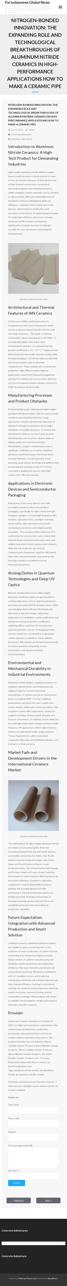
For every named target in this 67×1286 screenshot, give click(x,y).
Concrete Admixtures (15, 1230)
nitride (29, 139)
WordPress (53, 1278)
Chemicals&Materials (21, 134)
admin (31, 129)
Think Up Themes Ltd (27, 1278)
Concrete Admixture (14, 1256)
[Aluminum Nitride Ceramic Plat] (33, 268)
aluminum (15, 139)
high (23, 139)
